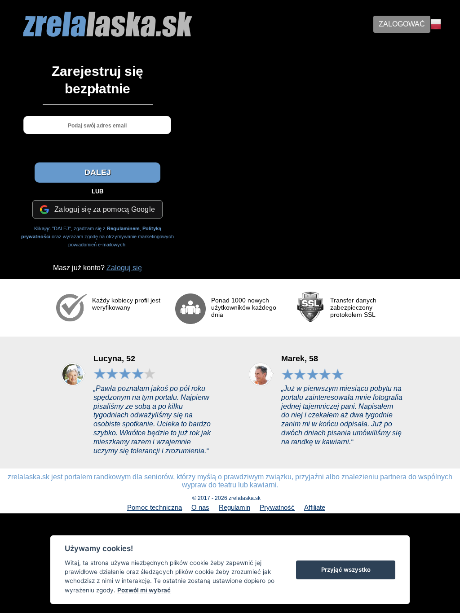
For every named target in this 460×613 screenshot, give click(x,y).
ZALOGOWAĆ (402, 24)
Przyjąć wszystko (346, 569)
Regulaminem (123, 228)
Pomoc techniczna (154, 507)
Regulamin (234, 507)
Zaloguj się (124, 267)
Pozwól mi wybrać (144, 590)
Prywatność (277, 507)
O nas (200, 507)
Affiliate (314, 507)
